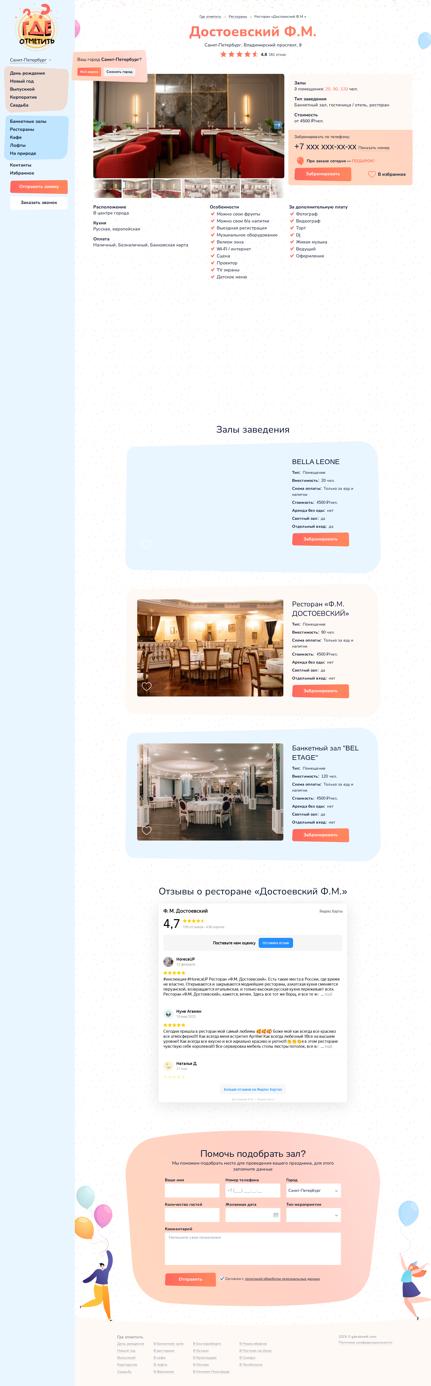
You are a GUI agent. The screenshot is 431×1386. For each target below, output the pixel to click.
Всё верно (89, 72)
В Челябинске (251, 1365)
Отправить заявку (39, 186)
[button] (99, 125)
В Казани (201, 1351)
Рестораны (22, 129)
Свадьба (19, 105)
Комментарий (178, 1229)
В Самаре (247, 1358)
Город (292, 1180)
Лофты (18, 145)
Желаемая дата (240, 1204)
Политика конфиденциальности (365, 1342)
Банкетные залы (28, 121)
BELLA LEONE (316, 462)
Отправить (190, 1279)
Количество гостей (183, 1204)
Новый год (22, 81)
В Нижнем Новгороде (211, 1372)
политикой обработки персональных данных (282, 1279)
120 (344, 88)
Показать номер (373, 148)
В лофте (160, 1365)
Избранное (22, 173)
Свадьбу (124, 1372)
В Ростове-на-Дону (255, 1351)
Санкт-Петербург (28, 59)
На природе (23, 153)
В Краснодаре (205, 1358)
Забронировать (323, 173)
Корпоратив (23, 97)
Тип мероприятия (303, 1204)
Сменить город (119, 72)
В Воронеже (164, 1372)
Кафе (16, 137)
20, (329, 88)
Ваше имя (174, 1180)
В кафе (160, 1358)
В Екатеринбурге (207, 1344)
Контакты (20, 165)
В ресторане (164, 1351)
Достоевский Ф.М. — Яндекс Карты (253, 1099)
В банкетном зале (169, 1344)
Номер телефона (242, 1180)
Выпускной (22, 89)
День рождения (27, 73)
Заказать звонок (39, 202)
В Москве (201, 1365)
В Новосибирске (253, 1344)
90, (336, 88)
